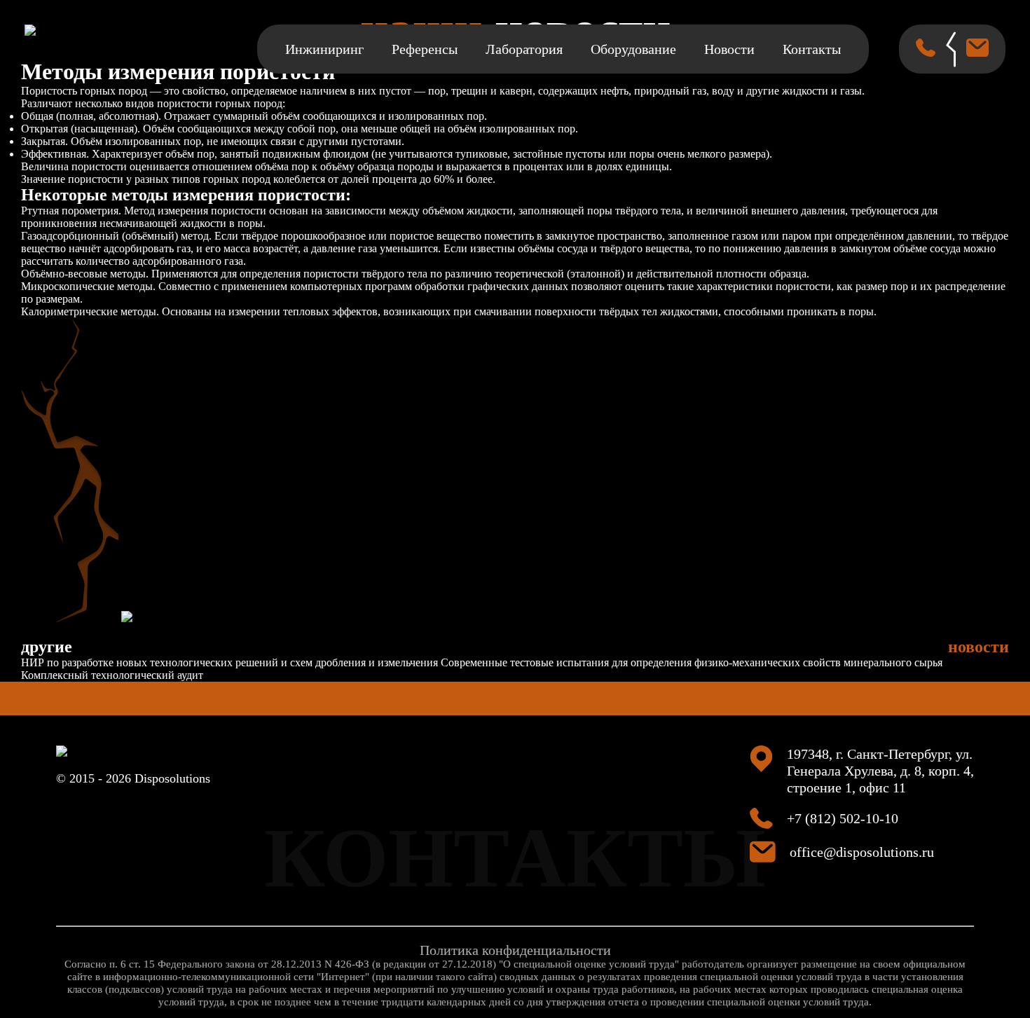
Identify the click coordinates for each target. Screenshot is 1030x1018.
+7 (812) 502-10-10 (842, 818)
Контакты (812, 49)
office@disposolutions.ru (862, 852)
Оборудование (633, 49)
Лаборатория (524, 49)
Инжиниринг (324, 49)
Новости (729, 49)
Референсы (425, 49)
